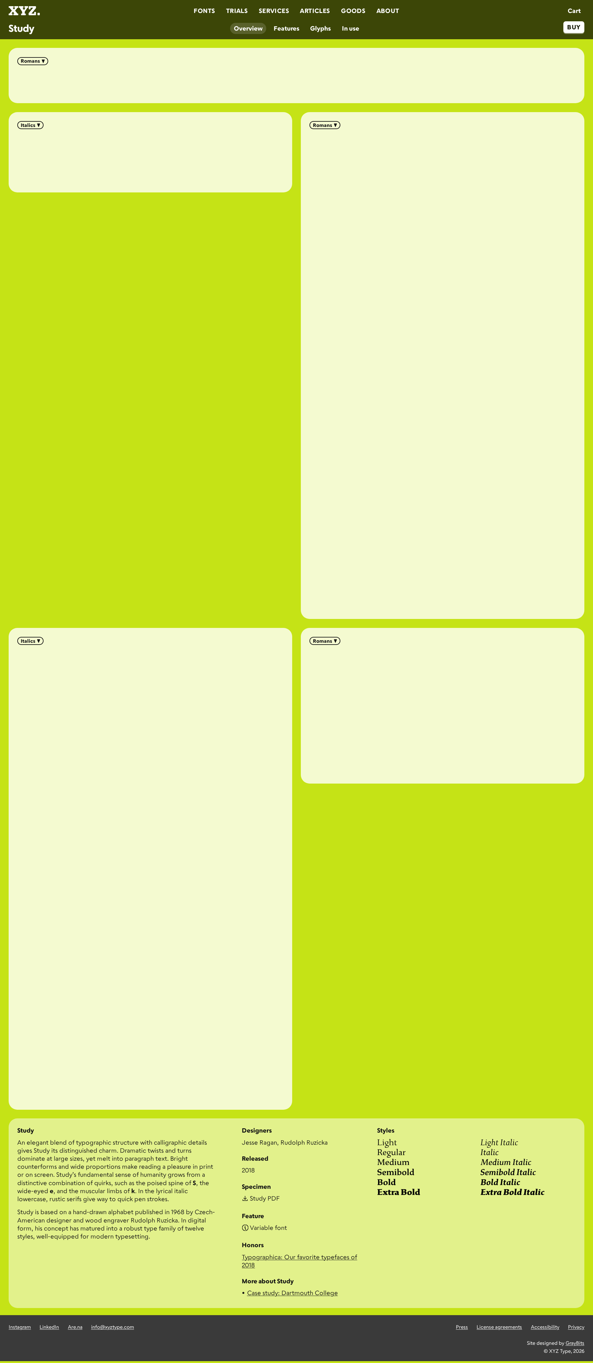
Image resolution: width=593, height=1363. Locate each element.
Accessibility (545, 1327)
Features (286, 28)
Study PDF (264, 1198)
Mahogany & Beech (150, 158)
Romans (30, 61)
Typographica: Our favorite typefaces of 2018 (299, 1261)
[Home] (24, 10)
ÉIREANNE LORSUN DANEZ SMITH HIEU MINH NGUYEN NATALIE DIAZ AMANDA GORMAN (442, 712)
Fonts (204, 11)
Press (462, 1327)
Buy (573, 27)
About (387, 11)
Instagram (20, 1327)
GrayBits (575, 1343)
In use (350, 28)
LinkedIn (49, 1327)
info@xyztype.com (112, 1327)
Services (274, 11)
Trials (237, 11)
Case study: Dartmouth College (292, 1293)
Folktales (297, 82)
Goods (353, 11)
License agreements (499, 1327)
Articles (315, 11)
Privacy (576, 1327)
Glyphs (320, 28)
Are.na (75, 1327)
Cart (574, 11)
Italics (28, 125)
